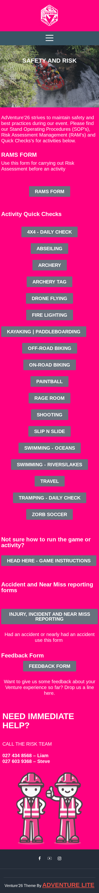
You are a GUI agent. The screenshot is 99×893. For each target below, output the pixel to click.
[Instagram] (59, 858)
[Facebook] (40, 858)
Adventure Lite (68, 884)
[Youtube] (49, 858)
